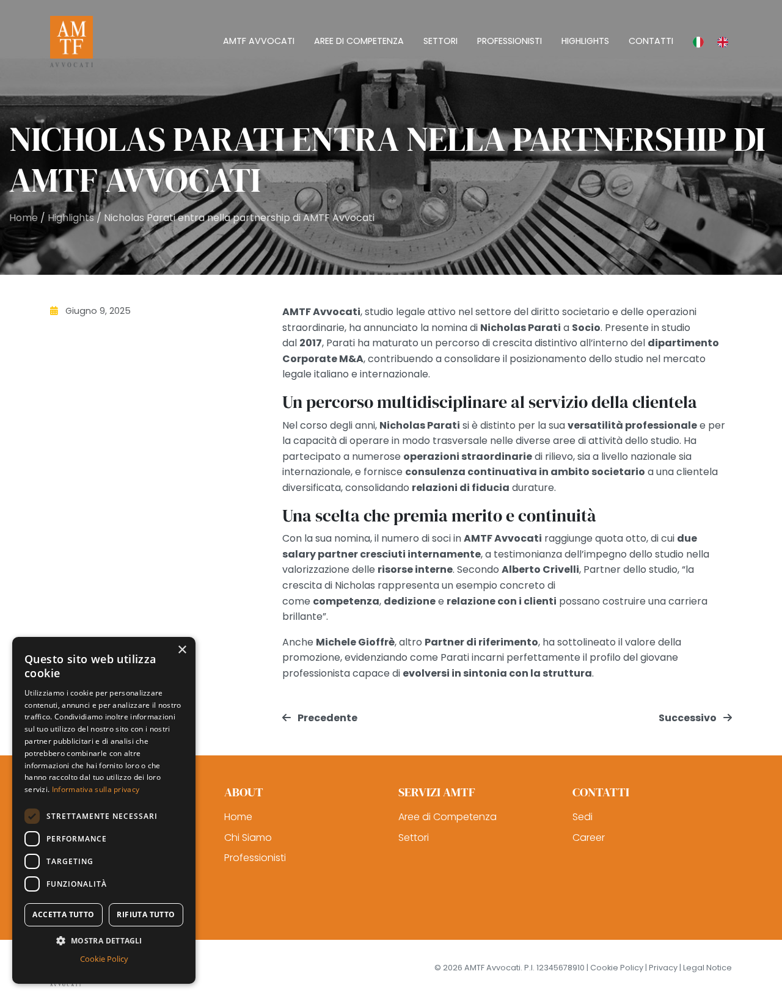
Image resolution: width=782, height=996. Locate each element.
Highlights (71, 218)
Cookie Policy (104, 958)
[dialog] (104, 810)
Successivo (688, 718)
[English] (719, 41)
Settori (413, 838)
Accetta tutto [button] (63, 914)
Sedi (582, 817)
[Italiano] (695, 41)
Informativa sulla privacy (96, 789)
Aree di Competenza (447, 817)
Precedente (326, 718)
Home (23, 218)
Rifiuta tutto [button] (146, 914)
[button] (103, 940)
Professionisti (255, 858)
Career (588, 838)
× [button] (181, 650)
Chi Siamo (248, 838)
